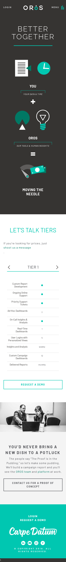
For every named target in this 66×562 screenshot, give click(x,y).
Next (57, 267)
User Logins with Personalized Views (17, 339)
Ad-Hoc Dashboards (17, 310)
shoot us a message (17, 247)
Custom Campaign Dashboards (18, 357)
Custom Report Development (19, 285)
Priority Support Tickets (19, 303)
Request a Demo (33, 384)
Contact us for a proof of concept (33, 484)
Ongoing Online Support (20, 294)
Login (7, 7)
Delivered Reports (18, 364)
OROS (33, 8)
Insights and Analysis (17, 346)
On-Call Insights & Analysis (18, 321)
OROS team (23, 471)
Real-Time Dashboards (21, 330)
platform (44, 471)
